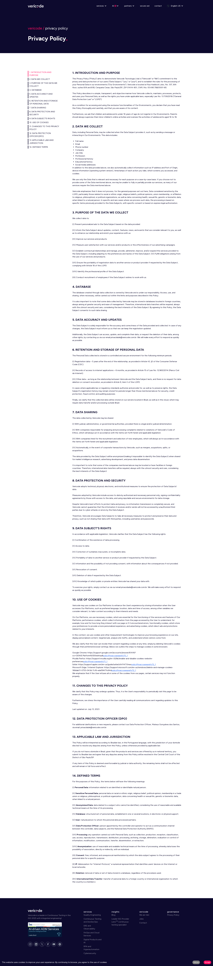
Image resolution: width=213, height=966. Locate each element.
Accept (207, 962)
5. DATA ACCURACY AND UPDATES (41, 95)
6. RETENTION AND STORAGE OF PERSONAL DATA (43, 102)
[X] (42, 944)
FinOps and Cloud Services (91, 934)
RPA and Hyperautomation (91, 948)
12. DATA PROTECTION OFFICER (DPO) (40, 134)
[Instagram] (30, 944)
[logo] (51, 910)
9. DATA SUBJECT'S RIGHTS (42, 118)
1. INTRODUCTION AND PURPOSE (40, 73)
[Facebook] (48, 944)
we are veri (145, 6)
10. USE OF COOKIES (39, 122)
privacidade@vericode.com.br (123, 337)
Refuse (196, 962)
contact (158, 6)
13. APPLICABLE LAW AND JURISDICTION (41, 141)
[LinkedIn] (36, 944)
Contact (143, 923)
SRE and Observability (89, 927)
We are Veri (144, 915)
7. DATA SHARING (37, 107)
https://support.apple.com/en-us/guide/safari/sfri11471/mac (104, 664)
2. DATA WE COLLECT (39, 79)
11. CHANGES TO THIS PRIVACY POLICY (44, 127)
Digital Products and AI (92, 941)
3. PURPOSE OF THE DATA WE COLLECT (43, 84)
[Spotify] (59, 944)
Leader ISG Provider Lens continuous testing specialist (120, 922)
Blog (113, 915)
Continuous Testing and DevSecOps (92, 920)
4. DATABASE (35, 90)
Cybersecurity (90, 953)
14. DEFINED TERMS (38, 147)
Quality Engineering (92, 915)
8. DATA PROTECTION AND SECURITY (42, 113)
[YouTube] (54, 944)
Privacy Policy (173, 915)
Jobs (141, 919)
